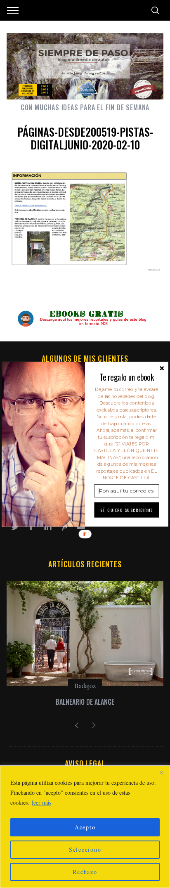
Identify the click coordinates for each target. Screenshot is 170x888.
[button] (126, 377)
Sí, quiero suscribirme (126, 510)
